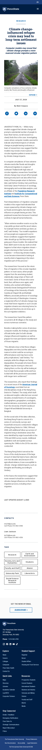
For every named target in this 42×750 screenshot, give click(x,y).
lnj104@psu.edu (9, 535)
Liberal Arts (30, 573)
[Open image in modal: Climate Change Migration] (21, 72)
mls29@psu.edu (10, 524)
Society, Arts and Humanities (12, 562)
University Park (12, 573)
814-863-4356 (18, 537)
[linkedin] (26, 114)
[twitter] (16, 114)
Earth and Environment (29, 555)
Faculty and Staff (12, 568)
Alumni (30, 568)
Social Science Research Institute (12, 580)
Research (21, 21)
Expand (32, 95)
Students (30, 562)
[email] (35, 114)
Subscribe (20, 610)
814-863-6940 (18, 526)
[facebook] (7, 114)
